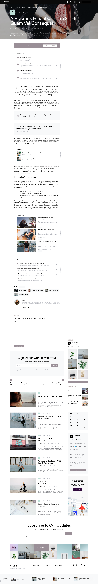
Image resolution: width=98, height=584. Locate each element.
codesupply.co (75, 342)
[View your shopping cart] (79, 2)
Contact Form (36, 565)
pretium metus (48, 166)
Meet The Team (47, 565)
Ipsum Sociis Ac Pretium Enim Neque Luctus (74, 402)
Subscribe (86, 1)
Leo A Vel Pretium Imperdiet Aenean (50, 396)
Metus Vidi (24, 7)
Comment (16, 321)
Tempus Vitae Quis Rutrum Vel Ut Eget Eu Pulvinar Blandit (49, 462)
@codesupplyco (77, 437)
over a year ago (73, 450)
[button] (96, 2)
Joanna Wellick (14, 28)
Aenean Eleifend (17, 7)
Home (11, 7)
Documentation (58, 565)
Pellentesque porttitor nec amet (45, 217)
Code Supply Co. (75, 344)
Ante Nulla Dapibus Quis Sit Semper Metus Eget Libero (46, 230)
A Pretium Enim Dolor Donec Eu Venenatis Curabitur (49, 483)
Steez (6, 2)
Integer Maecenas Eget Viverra (48, 504)
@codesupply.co (41, 547)
